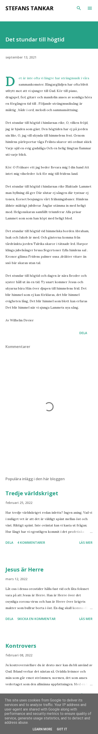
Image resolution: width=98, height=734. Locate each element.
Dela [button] (83, 333)
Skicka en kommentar (36, 619)
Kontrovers (20, 645)
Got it (62, 729)
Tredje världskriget (31, 493)
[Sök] (79, 8)
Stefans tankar (29, 8)
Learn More (42, 729)
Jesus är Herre (24, 569)
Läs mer (86, 542)
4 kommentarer (31, 542)
